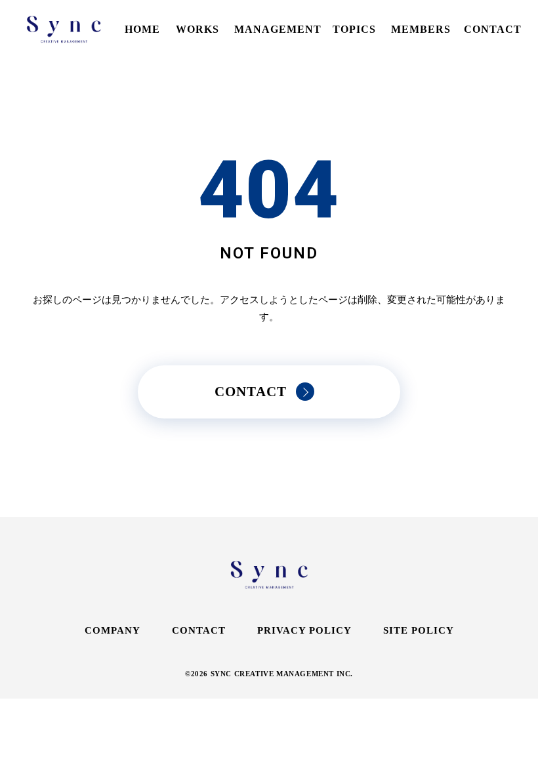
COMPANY (112, 630)
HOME (142, 29)
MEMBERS (421, 29)
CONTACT (493, 29)
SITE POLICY (418, 630)
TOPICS (354, 29)
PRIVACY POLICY (304, 630)
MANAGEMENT (277, 29)
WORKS (197, 29)
